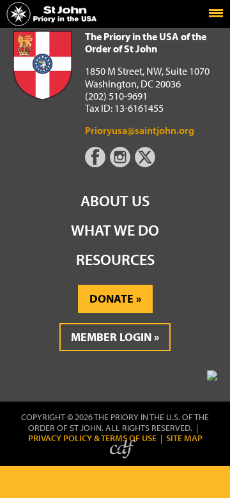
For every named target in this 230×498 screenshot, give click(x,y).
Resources (115, 259)
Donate (111, 298)
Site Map (184, 438)
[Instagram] (121, 163)
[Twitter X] (146, 163)
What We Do (115, 229)
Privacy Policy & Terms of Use (92, 438)
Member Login (111, 336)
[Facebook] (97, 163)
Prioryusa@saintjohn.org (139, 130)
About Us (115, 200)
